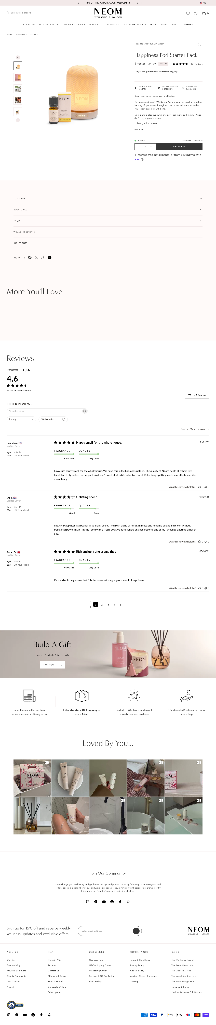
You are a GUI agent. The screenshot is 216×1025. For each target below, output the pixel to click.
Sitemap (134, 981)
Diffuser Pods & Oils (73, 24)
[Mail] (42, 258)
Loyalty (175, 24)
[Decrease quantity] (138, 147)
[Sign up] (136, 931)
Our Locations (96, 959)
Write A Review (197, 395)
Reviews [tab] (12, 370)
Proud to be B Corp (16, 970)
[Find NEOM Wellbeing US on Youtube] (104, 902)
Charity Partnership (16, 976)
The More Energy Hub (182, 981)
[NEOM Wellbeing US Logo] (108, 13)
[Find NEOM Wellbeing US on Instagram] (88, 901)
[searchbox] (44, 411)
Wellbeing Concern (135, 24)
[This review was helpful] (199, 486)
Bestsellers (29, 24)
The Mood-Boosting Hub (183, 976)
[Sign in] (196, 13)
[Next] (18, 120)
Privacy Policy (137, 965)
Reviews (52, 965)
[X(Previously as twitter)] (36, 258)
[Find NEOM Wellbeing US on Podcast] (128, 901)
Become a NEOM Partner (102, 976)
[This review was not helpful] (206, 486)
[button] (32, 778)
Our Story (12, 959)
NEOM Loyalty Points (100, 965)
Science (188, 24)
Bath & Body (95, 24)
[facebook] (30, 258)
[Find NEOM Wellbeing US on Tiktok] (120, 901)
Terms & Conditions (140, 959)
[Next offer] (137, 3)
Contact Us (53, 970)
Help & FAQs (54, 959)
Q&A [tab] (26, 370)
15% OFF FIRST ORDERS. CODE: (108, 2)
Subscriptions (54, 992)
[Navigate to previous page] (108, 601)
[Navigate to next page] (108, 607)
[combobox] (21, 419)
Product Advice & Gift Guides (186, 992)
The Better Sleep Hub (182, 965)
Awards (11, 986)
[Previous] (18, 57)
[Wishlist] (188, 13)
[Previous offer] (78, 3)
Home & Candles (48, 24)
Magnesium (112, 24)
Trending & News (180, 986)
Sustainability (13, 965)
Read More (138, 130)
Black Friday (95, 981)
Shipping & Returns (58, 976)
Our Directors (14, 981)
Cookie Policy (137, 970)
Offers (163, 24)
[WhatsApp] (50, 259)
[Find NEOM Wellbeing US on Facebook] (96, 901)
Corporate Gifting (57, 986)
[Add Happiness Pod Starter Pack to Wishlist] (199, 44)
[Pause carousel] (142, 3)
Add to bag (179, 146)
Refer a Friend (55, 981)
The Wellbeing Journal (182, 959)
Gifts (153, 24)
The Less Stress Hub (181, 970)
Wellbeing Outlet (98, 970)
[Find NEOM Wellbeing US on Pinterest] (112, 902)
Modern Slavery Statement (143, 976)
